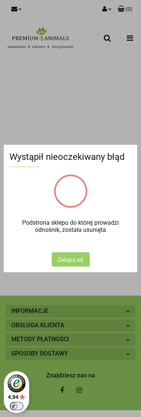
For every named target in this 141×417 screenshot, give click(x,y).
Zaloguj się (70, 259)
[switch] (16, 406)
